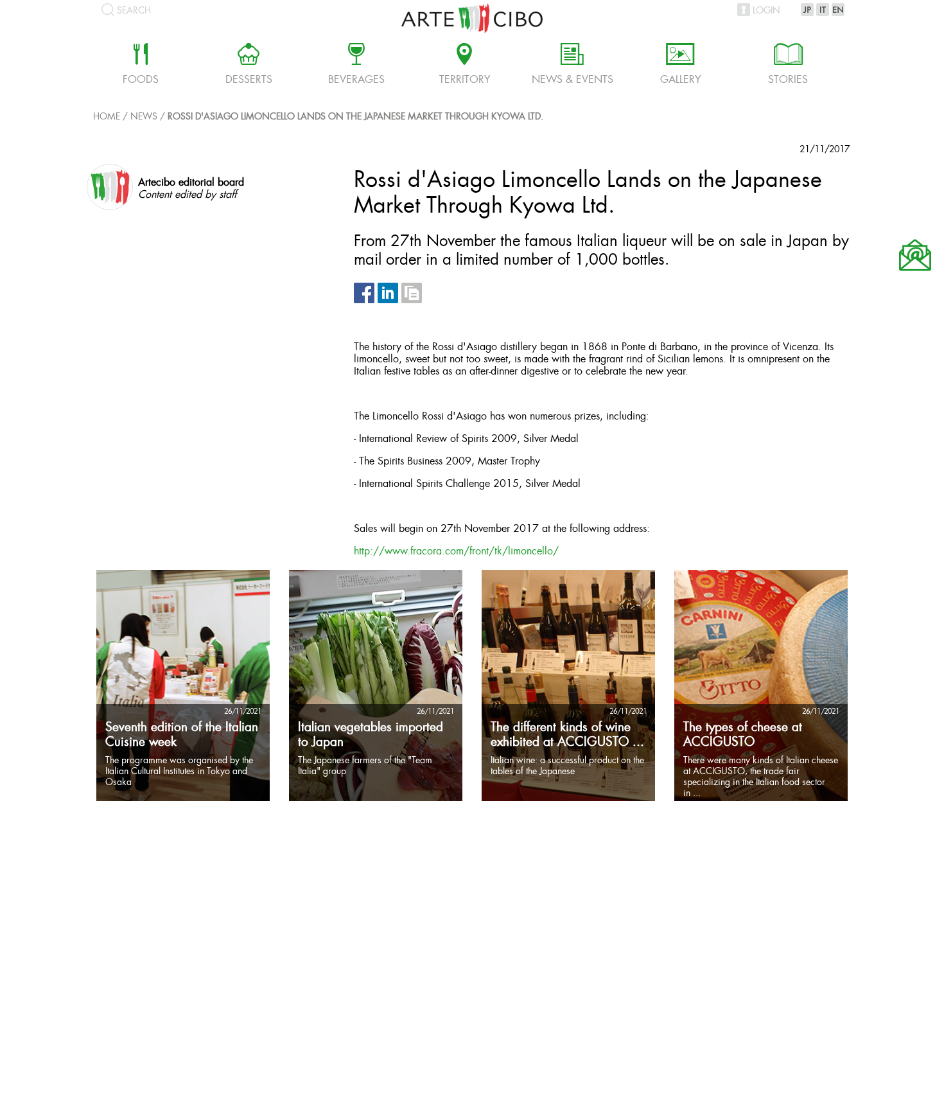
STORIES (788, 65)
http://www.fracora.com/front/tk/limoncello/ (456, 551)
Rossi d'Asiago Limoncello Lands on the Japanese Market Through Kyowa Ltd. (355, 117)
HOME (106, 117)
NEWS (143, 117)
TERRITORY (464, 65)
